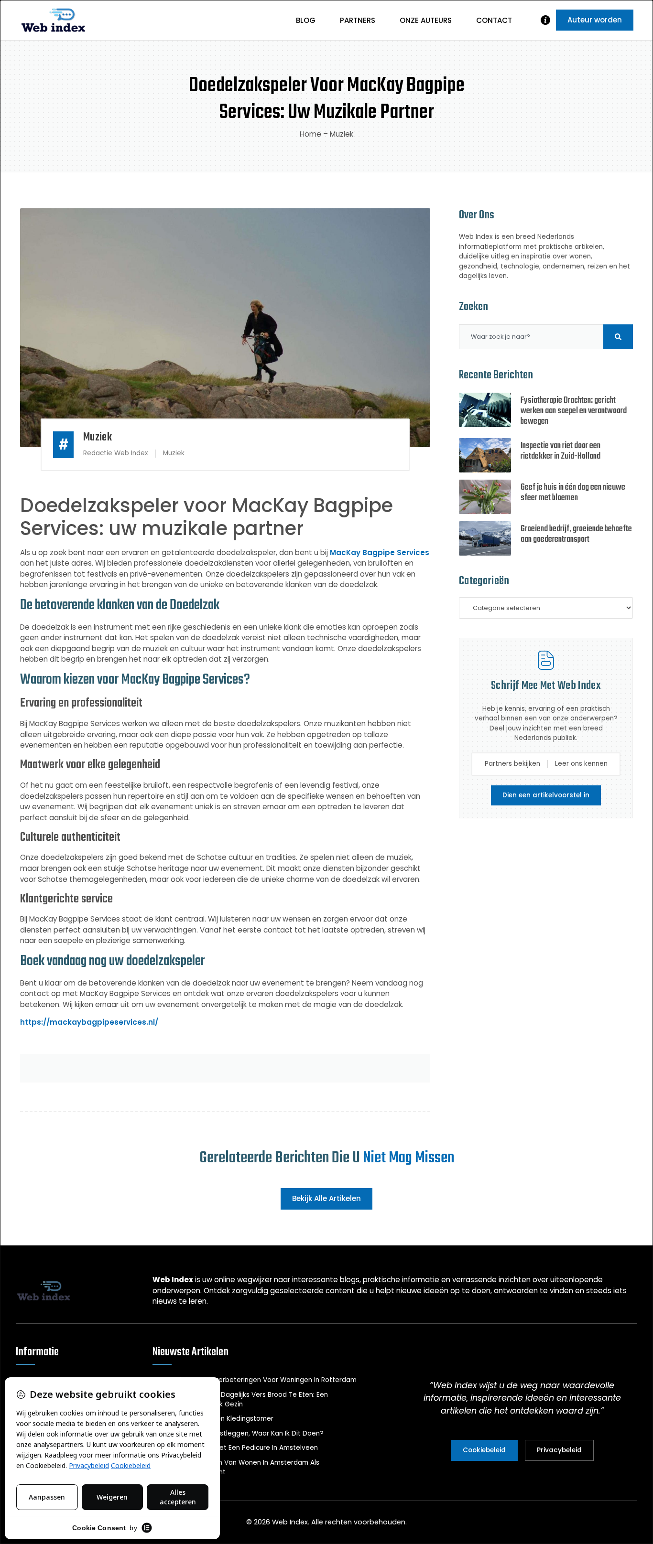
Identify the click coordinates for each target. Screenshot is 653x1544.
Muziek (341, 134)
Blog (306, 20)
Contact (494, 20)
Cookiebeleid (484, 1450)
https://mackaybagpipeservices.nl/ (89, 1022)
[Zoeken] (618, 336)
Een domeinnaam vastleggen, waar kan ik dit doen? (238, 1433)
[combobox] (531, 336)
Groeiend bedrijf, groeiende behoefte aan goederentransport (576, 534)
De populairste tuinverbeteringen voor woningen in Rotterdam (254, 1379)
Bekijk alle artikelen (326, 1198)
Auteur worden (594, 20)
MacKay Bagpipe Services (379, 552)
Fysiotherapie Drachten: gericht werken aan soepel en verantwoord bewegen (574, 411)
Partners (357, 20)
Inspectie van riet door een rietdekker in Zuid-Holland (560, 451)
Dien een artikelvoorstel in (545, 795)
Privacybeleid (559, 1450)
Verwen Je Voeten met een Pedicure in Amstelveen (235, 1447)
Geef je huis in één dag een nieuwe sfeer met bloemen (573, 493)
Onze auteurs (426, 20)
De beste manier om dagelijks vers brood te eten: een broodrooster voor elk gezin (240, 1399)
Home (310, 134)
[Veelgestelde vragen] (545, 20)
